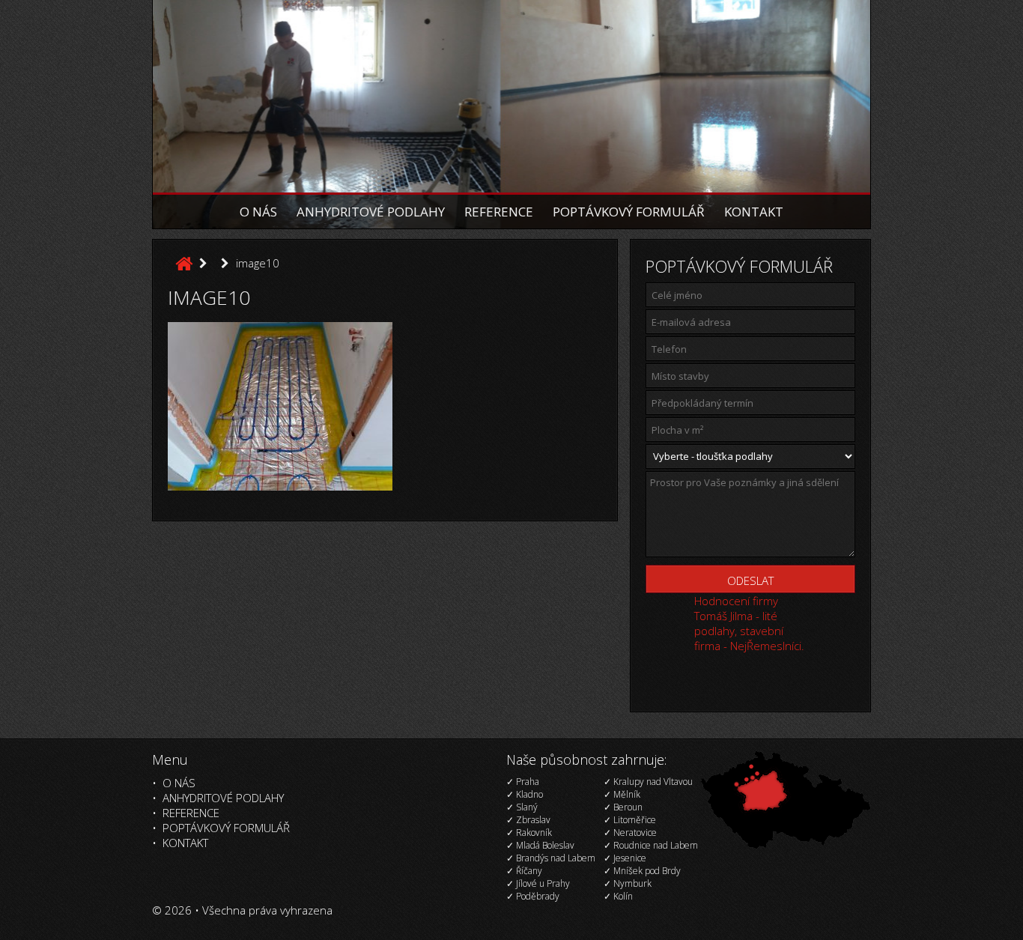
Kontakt (753, 211)
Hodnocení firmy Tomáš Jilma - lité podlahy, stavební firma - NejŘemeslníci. (749, 623)
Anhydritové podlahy (371, 211)
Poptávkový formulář (629, 211)
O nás (258, 211)
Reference (498, 211)
